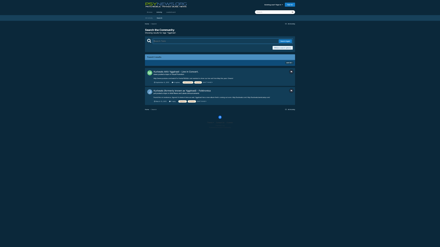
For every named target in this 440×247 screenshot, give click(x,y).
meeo (156, 74)
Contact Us (220, 123)
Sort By (289, 62)
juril (155, 93)
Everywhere (283, 12)
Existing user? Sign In (273, 5)
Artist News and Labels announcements (184, 93)
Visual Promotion (178, 74)
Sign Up (290, 4)
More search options (283, 48)
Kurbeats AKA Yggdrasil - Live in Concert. (176, 71)
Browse (149, 12)
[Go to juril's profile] (149, 91)
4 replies (176, 82)
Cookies (230, 123)
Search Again (285, 41)
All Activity (149, 18)
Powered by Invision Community (220, 127)
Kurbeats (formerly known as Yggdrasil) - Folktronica (182, 90)
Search (159, 18)
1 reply (173, 101)
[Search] (292, 12)
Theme (210, 123)
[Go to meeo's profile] (149, 72)
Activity (159, 12)
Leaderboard (171, 12)
